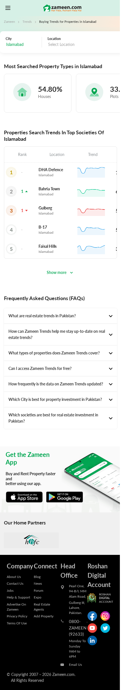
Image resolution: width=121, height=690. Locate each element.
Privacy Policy (17, 616)
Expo (37, 597)
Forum (38, 590)
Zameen (9, 22)
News (38, 583)
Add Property (43, 616)
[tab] (60, 315)
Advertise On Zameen (16, 606)
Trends (27, 22)
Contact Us (15, 583)
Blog (37, 576)
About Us (14, 576)
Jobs (10, 590)
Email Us (75, 664)
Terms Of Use (17, 623)
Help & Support (18, 597)
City (9, 38)
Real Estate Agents (42, 606)
